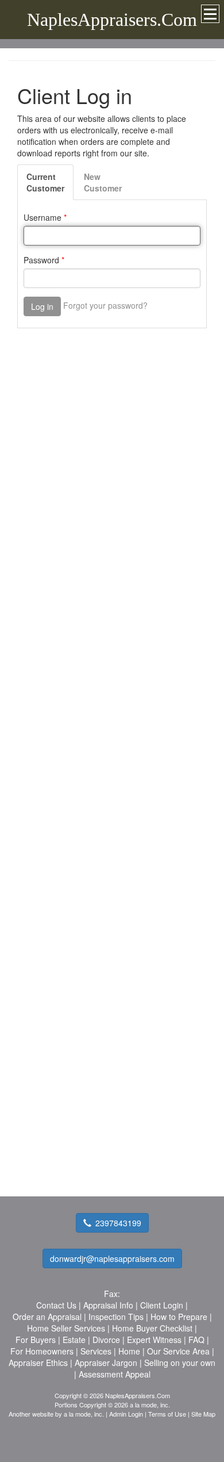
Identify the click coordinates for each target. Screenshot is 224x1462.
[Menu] (210, 14)
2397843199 (118, 1223)
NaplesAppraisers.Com (112, 19)
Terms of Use (167, 1413)
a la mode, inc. (84, 1413)
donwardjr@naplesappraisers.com (112, 1258)
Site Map (203, 1413)
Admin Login (126, 1413)
